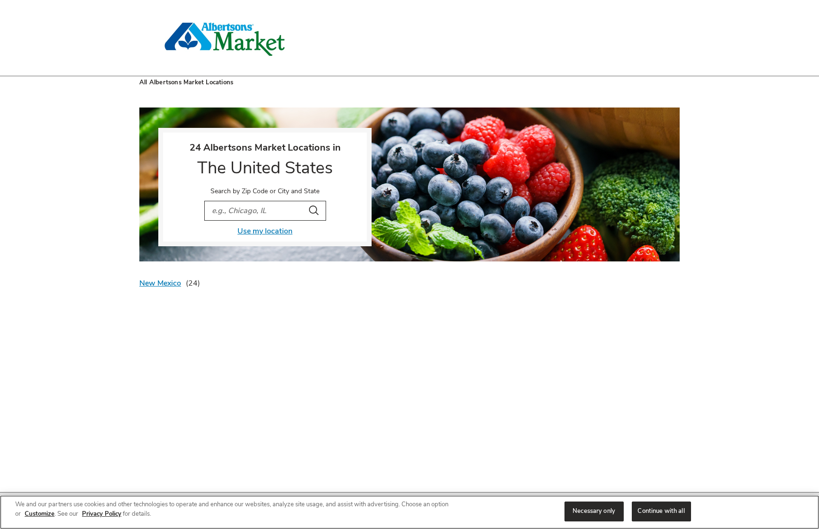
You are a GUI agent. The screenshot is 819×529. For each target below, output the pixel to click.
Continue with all (660, 511)
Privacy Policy (101, 514)
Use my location (264, 231)
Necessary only (594, 511)
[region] (409, 512)
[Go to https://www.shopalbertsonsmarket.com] (225, 38)
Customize (40, 514)
